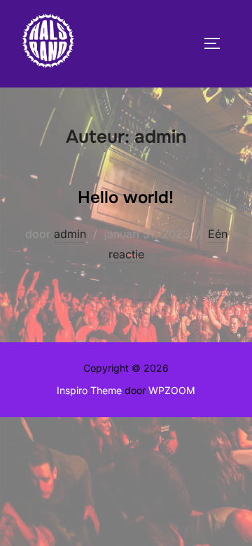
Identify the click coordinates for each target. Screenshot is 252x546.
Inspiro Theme (89, 390)
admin (70, 234)
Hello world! (126, 197)
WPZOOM (171, 390)
